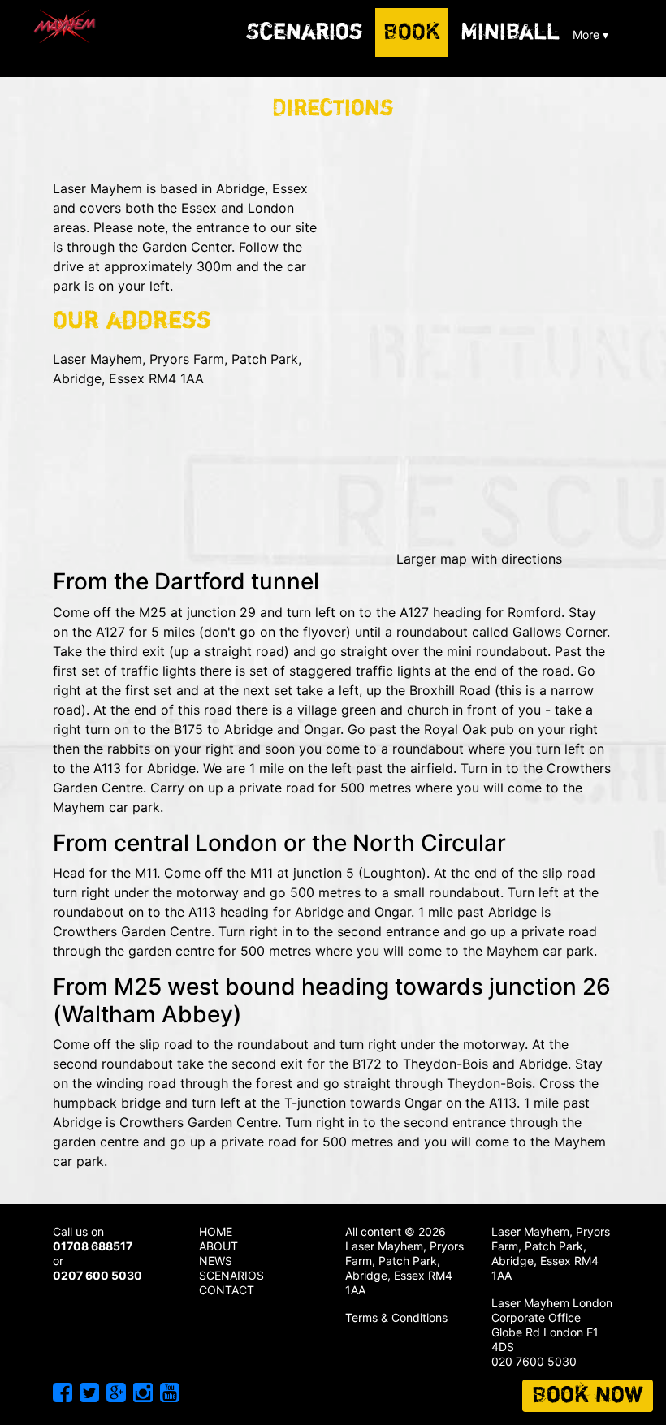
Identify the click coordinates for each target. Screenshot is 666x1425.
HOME (215, 1231)
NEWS (215, 1260)
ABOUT (218, 1246)
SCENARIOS (231, 1275)
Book (411, 32)
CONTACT (226, 1290)
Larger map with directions (479, 559)
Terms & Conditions (396, 1317)
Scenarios (304, 32)
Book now (587, 1395)
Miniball (510, 32)
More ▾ (590, 34)
